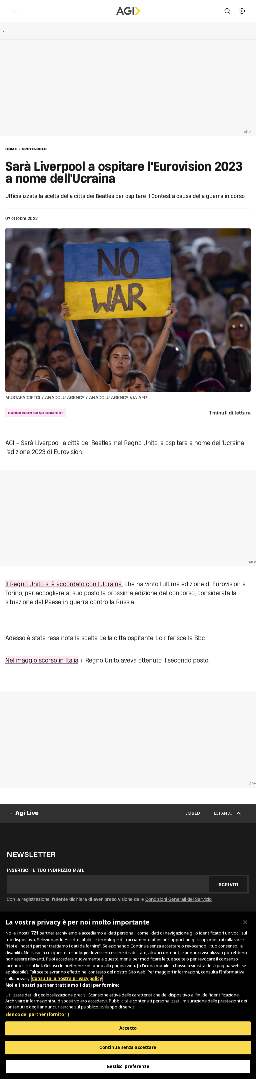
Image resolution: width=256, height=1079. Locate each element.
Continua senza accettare (127, 1047)
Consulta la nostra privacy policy (67, 978)
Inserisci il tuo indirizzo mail (45, 870)
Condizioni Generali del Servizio (178, 899)
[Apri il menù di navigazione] (14, 11)
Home (11, 148)
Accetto (128, 1028)
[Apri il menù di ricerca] (227, 11)
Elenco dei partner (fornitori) (37, 1014)
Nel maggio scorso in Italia (41, 660)
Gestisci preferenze (128, 1066)
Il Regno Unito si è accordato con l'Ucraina (63, 584)
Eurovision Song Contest (35, 412)
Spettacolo (34, 148)
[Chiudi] (245, 922)
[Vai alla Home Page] (128, 11)
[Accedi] (242, 11)
